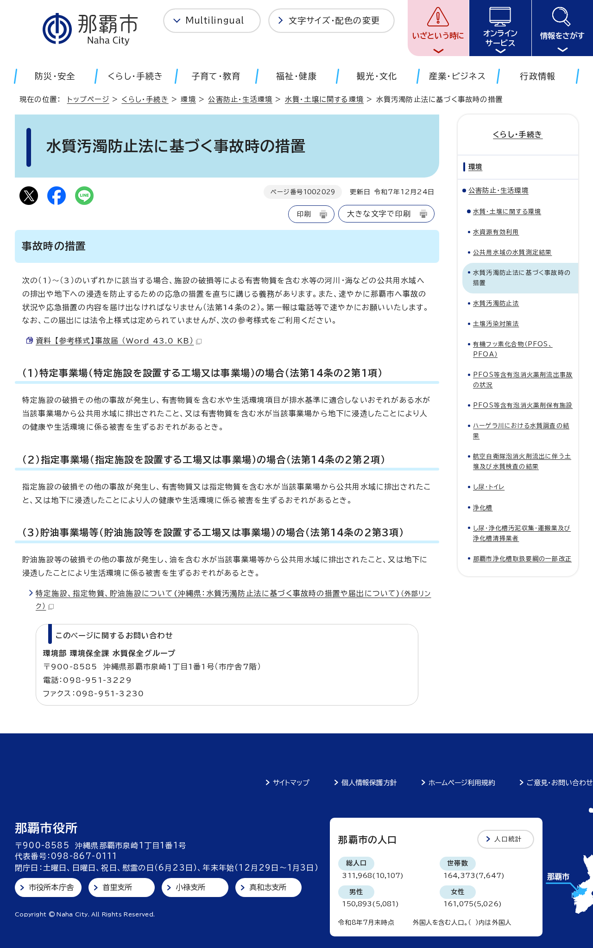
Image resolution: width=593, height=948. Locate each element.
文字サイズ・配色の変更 (334, 20)
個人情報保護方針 (369, 782)
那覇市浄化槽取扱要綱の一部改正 (522, 559)
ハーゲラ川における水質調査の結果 (521, 431)
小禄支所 (191, 887)
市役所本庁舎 (51, 887)
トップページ (88, 99)
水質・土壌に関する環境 (324, 99)
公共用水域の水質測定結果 (512, 252)
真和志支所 (268, 887)
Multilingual (214, 20)
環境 (188, 99)
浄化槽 (483, 508)
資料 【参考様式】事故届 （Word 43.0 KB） (115, 340)
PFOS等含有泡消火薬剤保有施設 (523, 405)
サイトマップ (291, 782)
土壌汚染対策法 (496, 324)
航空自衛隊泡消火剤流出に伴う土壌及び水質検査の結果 (522, 461)
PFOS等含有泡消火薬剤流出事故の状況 (523, 380)
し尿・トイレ (489, 487)
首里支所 (117, 887)
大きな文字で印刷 (379, 213)
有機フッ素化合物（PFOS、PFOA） (513, 349)
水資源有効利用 (496, 232)
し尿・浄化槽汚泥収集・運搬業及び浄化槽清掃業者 (522, 533)
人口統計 (508, 839)
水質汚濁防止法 (496, 303)
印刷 (304, 213)
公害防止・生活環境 (240, 99)
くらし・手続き (144, 99)
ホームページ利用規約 (462, 782)
